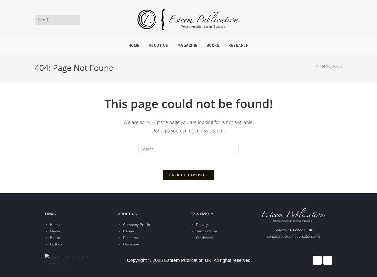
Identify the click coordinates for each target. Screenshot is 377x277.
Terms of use (206, 231)
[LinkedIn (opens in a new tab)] (338, 19)
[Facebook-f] (317, 260)
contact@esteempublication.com (293, 236)
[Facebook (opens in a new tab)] (331, 19)
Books (55, 238)
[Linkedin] (327, 260)
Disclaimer (204, 238)
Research (131, 238)
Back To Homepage (188, 175)
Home (55, 225)
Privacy (202, 225)
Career (128, 231)
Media (55, 231)
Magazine (131, 244)
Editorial (56, 244)
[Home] (313, 66)
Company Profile (136, 225)
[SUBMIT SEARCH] (75, 20)
